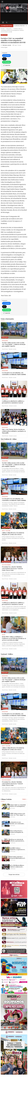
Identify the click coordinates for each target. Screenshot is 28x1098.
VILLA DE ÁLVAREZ (6, 564)
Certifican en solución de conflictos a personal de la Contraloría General (13, 402)
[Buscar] (6, 22)
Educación (8, 28)
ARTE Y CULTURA (6, 530)
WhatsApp (7, 62)
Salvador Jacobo (6, 45)
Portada (2, 28)
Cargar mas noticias (14, 874)
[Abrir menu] (3, 22)
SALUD (3, 634)
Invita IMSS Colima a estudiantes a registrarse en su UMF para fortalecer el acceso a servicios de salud (14, 638)
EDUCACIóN (4, 34)
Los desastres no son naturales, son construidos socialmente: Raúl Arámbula (14, 373)
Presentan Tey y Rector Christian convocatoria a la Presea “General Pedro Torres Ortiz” (12, 568)
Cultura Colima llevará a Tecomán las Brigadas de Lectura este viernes (13, 533)
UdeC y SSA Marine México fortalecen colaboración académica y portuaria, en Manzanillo (14, 431)
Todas (24, 799)
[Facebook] (2, 1)
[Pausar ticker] (26, 26)
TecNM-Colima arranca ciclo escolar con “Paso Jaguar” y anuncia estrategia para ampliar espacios (13, 344)
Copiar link (7, 65)
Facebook (7, 55)
